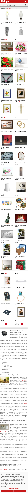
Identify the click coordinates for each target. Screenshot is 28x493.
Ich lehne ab (7, 491)
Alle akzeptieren (20, 491)
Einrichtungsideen (4, 431)
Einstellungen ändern (14, 488)
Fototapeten (21, 410)
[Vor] (22, 324)
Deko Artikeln (3, 469)
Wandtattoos (24, 380)
